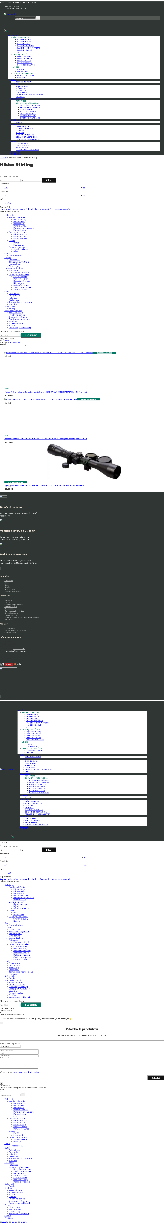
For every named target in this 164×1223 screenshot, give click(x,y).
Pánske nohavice (25, 46)
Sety (19, 52)
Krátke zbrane (23, 145)
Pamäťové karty (28, 116)
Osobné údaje (10, 633)
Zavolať (5, 1222)
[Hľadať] (38, 18)
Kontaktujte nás (11, 6)
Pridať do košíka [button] (104, 353)
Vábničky (20, 133)
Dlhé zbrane (22, 143)
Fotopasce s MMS (21, 272)
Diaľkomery (21, 92)
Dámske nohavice (26, 65)
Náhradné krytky (29, 109)
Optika (14, 84)
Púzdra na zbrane (25, 135)
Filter (49, 180)
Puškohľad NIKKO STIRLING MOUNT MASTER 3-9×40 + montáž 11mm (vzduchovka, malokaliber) (45, 439)
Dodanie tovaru (11, 613)
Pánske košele (24, 50)
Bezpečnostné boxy (30, 105)
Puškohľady (22, 88)
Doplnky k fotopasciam (27, 103)
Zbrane (15, 141)
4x (84, 188)
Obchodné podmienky (14, 605)
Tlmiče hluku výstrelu (27, 150)
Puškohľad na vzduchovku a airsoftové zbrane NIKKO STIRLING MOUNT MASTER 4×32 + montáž (45, 392)
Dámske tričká (24, 59)
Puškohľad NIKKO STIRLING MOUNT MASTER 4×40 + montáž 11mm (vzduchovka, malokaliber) (44, 485)
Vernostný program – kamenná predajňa (21, 617)
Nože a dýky (17, 120)
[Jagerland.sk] (10, 14)
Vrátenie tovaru (10, 607)
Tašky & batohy (23, 126)
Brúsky (19, 122)
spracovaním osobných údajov (26, 1072)
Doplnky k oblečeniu (23, 73)
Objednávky (9, 628)
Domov (3, 158)
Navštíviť (24, 1222)
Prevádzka (8, 619)
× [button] (9, 1086)
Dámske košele (24, 63)
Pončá (20, 69)
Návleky (21, 78)
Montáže (20, 97)
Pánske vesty (23, 44)
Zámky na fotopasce (30, 107)
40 (84, 195)
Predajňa (16, 154)
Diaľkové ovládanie (30, 118)
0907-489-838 (17, 2)
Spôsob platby (10, 615)
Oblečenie (13, 35)
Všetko (18, 342)
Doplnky (15, 124)
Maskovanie (23, 71)
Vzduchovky (22, 148)
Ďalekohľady (22, 86)
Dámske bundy (24, 56)
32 (5, 195)
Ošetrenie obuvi (24, 82)
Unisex (16, 67)
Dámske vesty (24, 61)
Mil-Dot (7, 203)
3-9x (6, 188)
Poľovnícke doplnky (13, 311)
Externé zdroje (28, 114)
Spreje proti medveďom (19, 319)
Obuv (13, 80)
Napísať (14, 1222)
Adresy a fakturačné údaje (15, 630)
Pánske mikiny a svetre (28, 48)
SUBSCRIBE (31, 335)
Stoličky (20, 131)
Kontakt (7, 602)
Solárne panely (28, 112)
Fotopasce (16, 99)
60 (14, 342)
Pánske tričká (24, 42)
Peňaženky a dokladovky (28, 139)
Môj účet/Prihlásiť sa (16, 8)
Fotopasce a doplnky (13, 268)
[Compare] (83, 24)
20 (8, 342)
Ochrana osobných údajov (15, 611)
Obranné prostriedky (27, 137)
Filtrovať (5, 341)
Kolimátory (21, 90)
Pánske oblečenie (22, 37)
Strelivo (15, 152)
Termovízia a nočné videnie (30, 95)
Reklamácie (9, 609)
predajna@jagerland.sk (16, 651)
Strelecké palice (24, 129)
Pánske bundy (24, 39)
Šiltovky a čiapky (25, 76)
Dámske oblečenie (22, 54)
